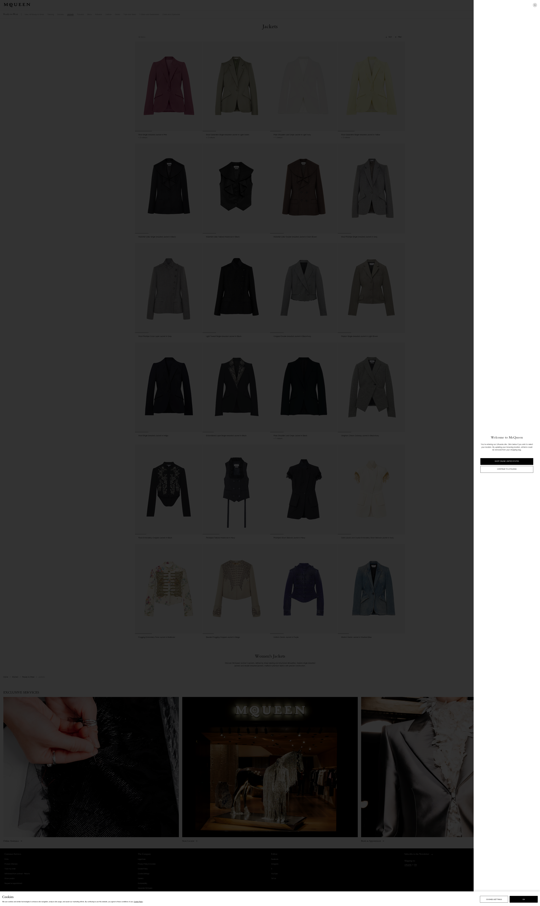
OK (524, 899)
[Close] (535, 5)
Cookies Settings (494, 899)
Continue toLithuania (507, 469)
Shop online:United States (507, 461)
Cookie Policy (138, 901)
